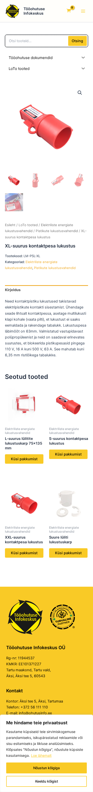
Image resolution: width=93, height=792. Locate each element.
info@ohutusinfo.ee (35, 713)
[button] (79, 92)
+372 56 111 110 (34, 707)
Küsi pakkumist (24, 459)
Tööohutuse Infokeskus (34, 11)
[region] (46, 753)
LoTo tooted (28, 225)
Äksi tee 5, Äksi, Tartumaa (41, 701)
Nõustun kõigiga (46, 768)
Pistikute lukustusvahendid (57, 231)
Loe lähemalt (41, 755)
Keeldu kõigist (46, 781)
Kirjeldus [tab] (13, 290)
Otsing (77, 41)
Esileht (10, 225)
